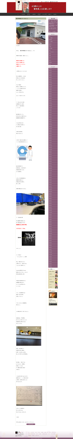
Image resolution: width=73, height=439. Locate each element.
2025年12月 (50, 82)
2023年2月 (50, 142)
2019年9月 (50, 214)
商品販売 (34, 435)
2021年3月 (50, 182)
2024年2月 (50, 121)
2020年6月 (50, 198)
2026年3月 (50, 77)
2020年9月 (50, 193)
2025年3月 (50, 98)
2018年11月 (50, 231)
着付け (50, 36)
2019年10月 (50, 212)
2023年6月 (50, 135)
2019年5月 (50, 221)
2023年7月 (50, 133)
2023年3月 (50, 140)
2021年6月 (50, 177)
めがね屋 (50, 46)
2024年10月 (50, 107)
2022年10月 (50, 149)
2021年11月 (50, 168)
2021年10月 (50, 170)
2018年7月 (50, 238)
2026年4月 (50, 75)
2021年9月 (50, 172)
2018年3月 (50, 245)
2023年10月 (50, 128)
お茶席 (50, 432)
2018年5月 (50, 242)
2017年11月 (50, 252)
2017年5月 (50, 263)
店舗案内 (42, 432)
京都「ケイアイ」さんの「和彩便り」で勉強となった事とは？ (53, 20)
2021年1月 (50, 186)
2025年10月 (50, 86)
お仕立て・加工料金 (37, 432)
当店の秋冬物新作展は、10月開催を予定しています (53, 26)
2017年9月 (50, 256)
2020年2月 (50, 205)
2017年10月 (50, 254)
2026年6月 (50, 72)
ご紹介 (50, 50)
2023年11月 (50, 126)
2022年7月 (50, 154)
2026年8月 (50, 68)
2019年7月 (50, 217)
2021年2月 (50, 184)
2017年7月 (50, 259)
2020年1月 (50, 207)
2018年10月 (50, 233)
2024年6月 (50, 114)
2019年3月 (50, 224)
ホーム (29, 432)
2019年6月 (50, 219)
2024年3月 (50, 119)
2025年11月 (50, 84)
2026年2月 (50, 79)
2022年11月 (50, 147)
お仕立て (50, 53)
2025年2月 (50, 100)
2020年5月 (50, 200)
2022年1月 (50, 165)
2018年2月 (50, 247)
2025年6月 (50, 93)
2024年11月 (50, 105)
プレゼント (50, 43)
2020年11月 (50, 189)
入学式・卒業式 (54, 432)
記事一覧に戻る (31, 424)
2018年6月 (50, 240)
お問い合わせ (37, 435)
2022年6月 (50, 156)
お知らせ (50, 60)
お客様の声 (50, 62)
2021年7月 (50, 175)
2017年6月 (50, 261)
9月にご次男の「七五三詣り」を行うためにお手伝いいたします (53, 29)
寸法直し (50, 55)
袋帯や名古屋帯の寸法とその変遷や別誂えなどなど (53, 23)
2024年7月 (50, 112)
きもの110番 (50, 48)
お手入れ (50, 57)
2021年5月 (50, 179)
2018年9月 (50, 235)
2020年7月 (50, 196)
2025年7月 (50, 91)
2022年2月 (50, 163)
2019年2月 (50, 226)
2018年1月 (50, 249)
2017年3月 (50, 266)
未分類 (50, 64)
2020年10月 (50, 191)
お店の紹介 (33, 432)
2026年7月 (50, 70)
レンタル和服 (50, 41)
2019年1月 (50, 228)
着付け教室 (50, 39)
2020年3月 (50, 203)
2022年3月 (50, 161)
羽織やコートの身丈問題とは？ (53, 31)
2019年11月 (50, 210)
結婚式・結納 (46, 432)
